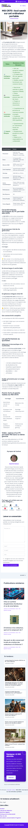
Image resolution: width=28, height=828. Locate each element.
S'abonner (11, 777)
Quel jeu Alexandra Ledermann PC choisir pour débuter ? (13, 714)
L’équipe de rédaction (6, 810)
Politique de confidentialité (7, 814)
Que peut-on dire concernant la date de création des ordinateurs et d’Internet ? (14, 642)
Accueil (9, 789)
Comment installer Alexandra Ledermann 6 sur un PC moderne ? (13, 692)
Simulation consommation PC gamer (10, 817)
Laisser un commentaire (9, 608)
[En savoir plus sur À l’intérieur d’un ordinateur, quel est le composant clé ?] (14, 619)
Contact (2, 808)
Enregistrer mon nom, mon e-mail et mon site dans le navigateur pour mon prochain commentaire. (13, 560)
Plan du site (3, 816)
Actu (17, 608)
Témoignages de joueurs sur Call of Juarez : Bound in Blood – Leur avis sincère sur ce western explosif (14, 684)
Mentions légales (5, 812)
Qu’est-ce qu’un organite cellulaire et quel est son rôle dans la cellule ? (14, 722)
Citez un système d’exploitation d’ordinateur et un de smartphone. (13, 604)
